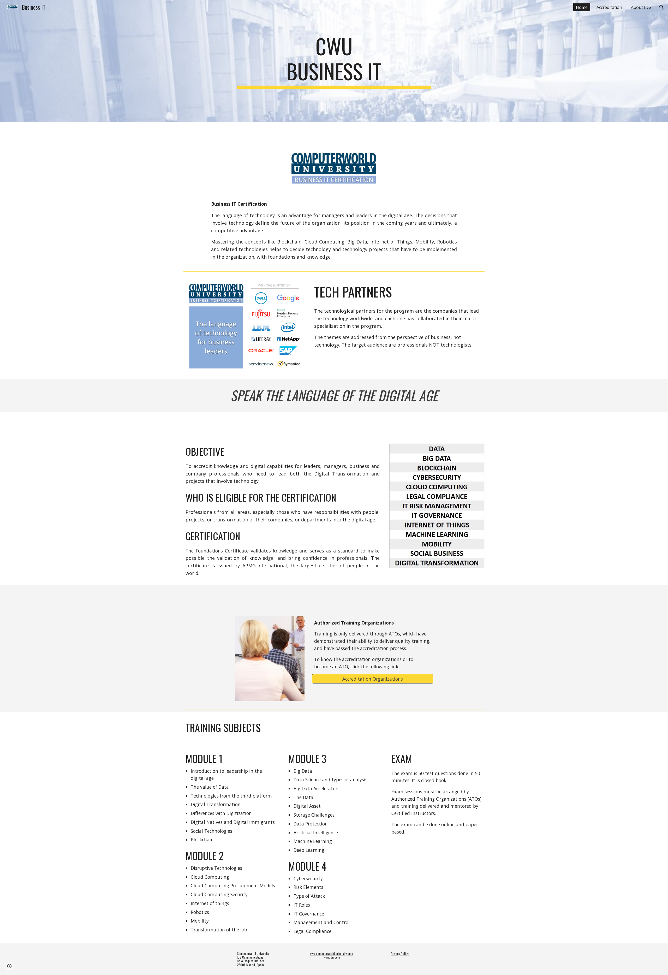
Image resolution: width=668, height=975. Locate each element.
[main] (334, 61)
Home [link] (582, 7)
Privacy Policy (400, 953)
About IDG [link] (641, 7)
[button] (661, 7)
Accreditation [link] (609, 7)
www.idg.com (332, 957)
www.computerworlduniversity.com (331, 953)
